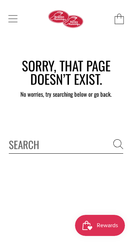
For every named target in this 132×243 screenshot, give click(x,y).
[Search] (118, 144)
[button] (13, 19)
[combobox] (66, 144)
